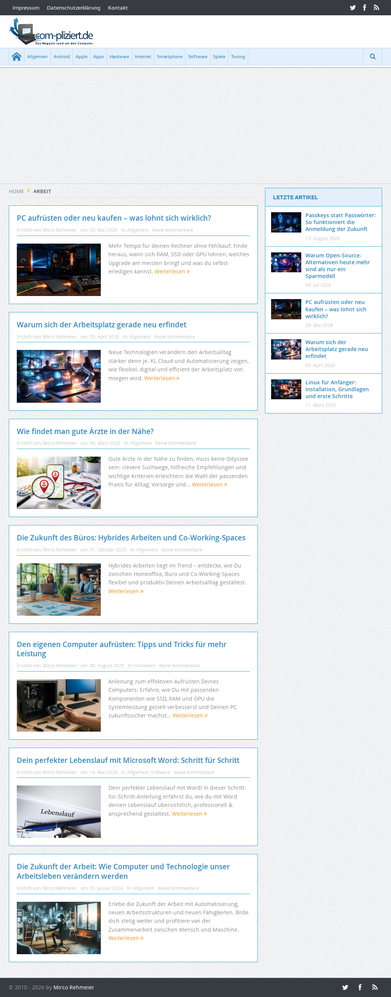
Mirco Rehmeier (60, 230)
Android (61, 56)
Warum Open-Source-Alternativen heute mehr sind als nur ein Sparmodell (337, 266)
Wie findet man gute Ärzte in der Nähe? (85, 431)
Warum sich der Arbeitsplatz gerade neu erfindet (101, 325)
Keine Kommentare (172, 230)
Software (197, 56)
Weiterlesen (171, 271)
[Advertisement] (195, 130)
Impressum (26, 8)
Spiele (219, 56)
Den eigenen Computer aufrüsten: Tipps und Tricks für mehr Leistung (121, 649)
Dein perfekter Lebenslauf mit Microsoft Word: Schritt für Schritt (128, 760)
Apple (81, 56)
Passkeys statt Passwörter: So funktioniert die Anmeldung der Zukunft (340, 222)
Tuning (238, 56)
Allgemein (37, 56)
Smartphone (170, 56)
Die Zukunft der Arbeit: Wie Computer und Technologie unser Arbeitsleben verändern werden (123, 871)
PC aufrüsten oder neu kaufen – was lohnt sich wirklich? (114, 218)
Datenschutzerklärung (73, 8)
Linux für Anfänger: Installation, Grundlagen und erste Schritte (337, 389)
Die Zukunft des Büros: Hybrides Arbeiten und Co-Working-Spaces (131, 538)
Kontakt (118, 8)
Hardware (119, 56)
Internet (143, 56)
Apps (98, 56)
